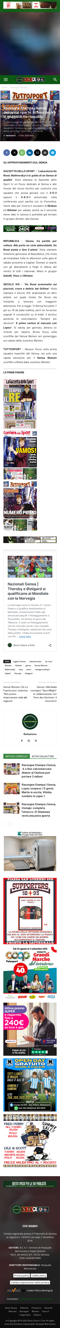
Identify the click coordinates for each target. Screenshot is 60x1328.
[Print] (45, 152)
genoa (28, 665)
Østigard (28, 673)
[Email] (37, 152)
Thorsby (17, 673)
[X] (14, 152)
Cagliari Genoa (19, 661)
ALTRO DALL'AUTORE (43, 756)
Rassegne (24, 1311)
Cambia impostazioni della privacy (30, 1282)
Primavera (36, 1307)
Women (35, 1311)
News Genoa (11, 1307)
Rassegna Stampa (18, 87)
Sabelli (7, 673)
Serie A (45, 1311)
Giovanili (48, 1307)
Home (4, 87)
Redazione (11, 135)
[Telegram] (52, 152)
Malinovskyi (10, 669)
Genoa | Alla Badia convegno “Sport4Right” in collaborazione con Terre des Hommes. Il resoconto (43, 694)
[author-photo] (30, 729)
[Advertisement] (30, 44)
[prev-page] (5, 824)
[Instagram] (30, 741)
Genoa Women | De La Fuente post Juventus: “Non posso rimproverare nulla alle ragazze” (15, 694)
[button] (5, 79)
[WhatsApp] (22, 152)
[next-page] (11, 824)
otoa (21, 669)
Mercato (12, 1311)
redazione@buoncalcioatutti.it (36, 1298)
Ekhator (8, 665)
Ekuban (18, 665)
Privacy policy (21, 1275)
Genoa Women (41, 665)
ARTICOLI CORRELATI (16, 756)
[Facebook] (6, 152)
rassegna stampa (42, 669)
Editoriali (24, 1307)
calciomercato (35, 661)
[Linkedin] (29, 152)
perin (28, 669)
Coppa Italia (24, 1314)
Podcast (37, 1314)
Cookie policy (39, 1275)
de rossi (48, 661)
